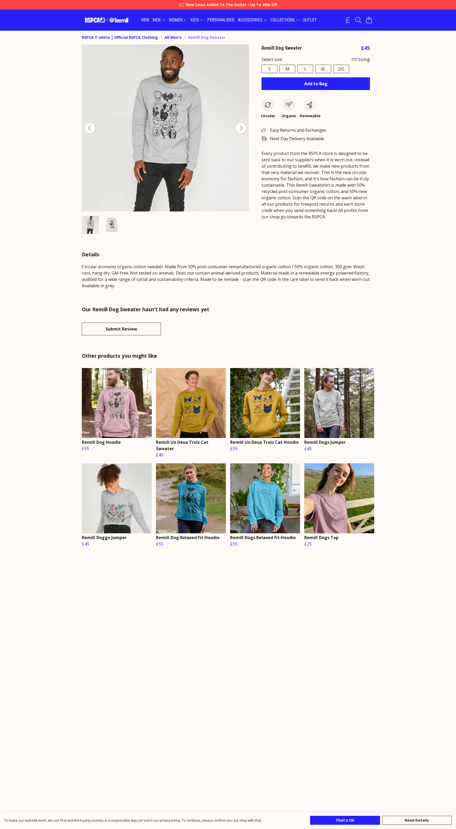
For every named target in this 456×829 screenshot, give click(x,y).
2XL (341, 69)
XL (323, 69)
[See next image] (241, 128)
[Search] (358, 20)
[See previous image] (89, 128)
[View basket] (369, 20)
